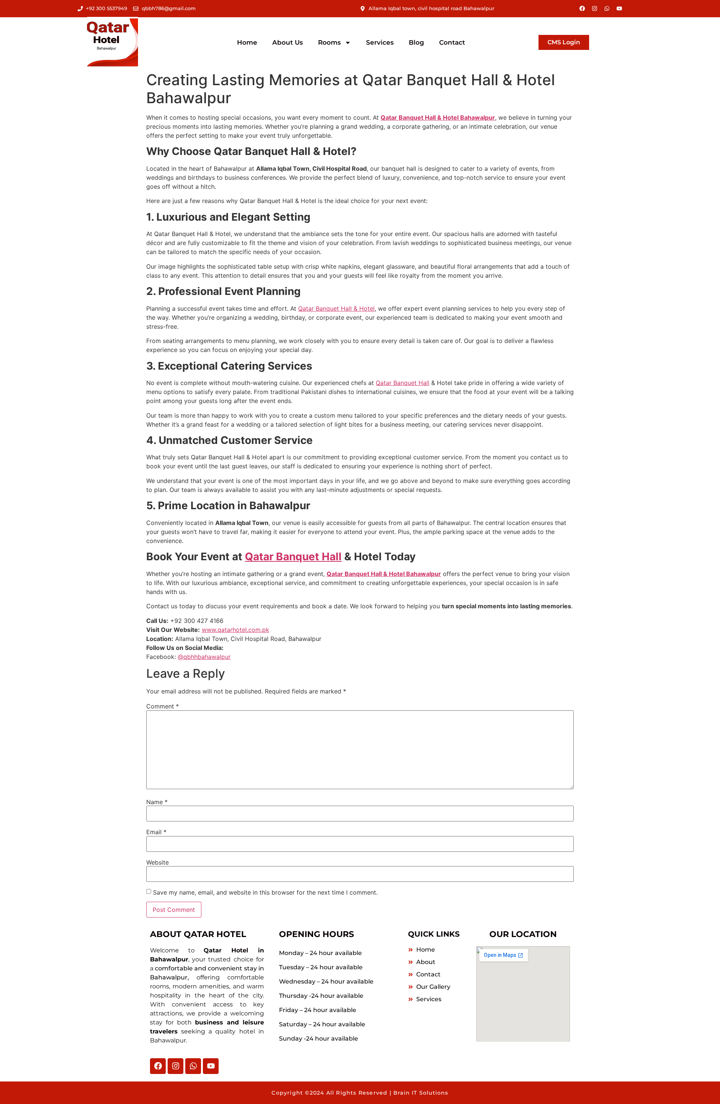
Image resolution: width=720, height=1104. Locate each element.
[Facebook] (582, 8)
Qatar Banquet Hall (402, 383)
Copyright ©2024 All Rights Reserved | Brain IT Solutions (360, 1092)
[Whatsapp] (607, 8)
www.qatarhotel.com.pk (235, 629)
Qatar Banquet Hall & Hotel (336, 308)
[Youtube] (619, 8)
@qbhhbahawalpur (204, 656)
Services (380, 42)
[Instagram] (595, 8)
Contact (452, 42)
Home (247, 42)
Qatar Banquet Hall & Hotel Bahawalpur (438, 117)
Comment (162, 706)
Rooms (329, 42)
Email (156, 832)
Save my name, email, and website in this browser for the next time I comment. (265, 892)
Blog (416, 42)
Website (157, 862)
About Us (287, 42)
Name (157, 802)
